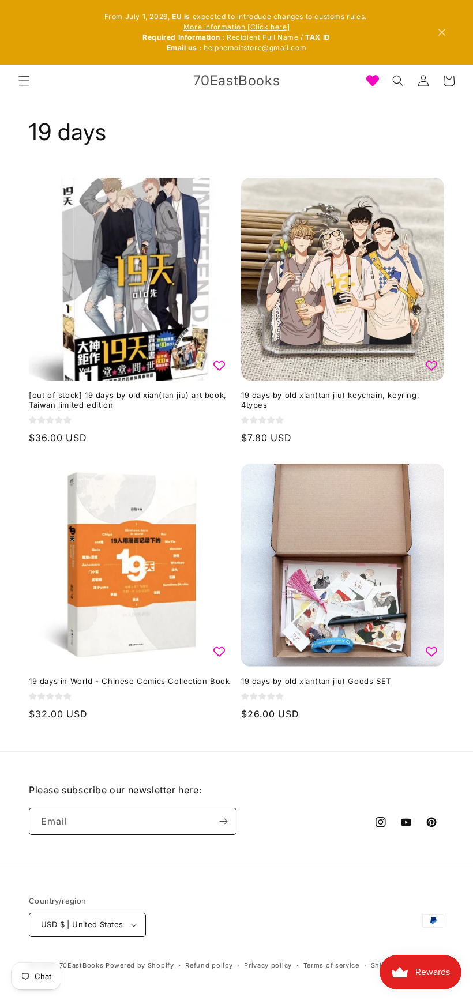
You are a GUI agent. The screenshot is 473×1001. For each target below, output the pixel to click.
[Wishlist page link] (372, 80)
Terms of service (331, 965)
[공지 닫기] (442, 32)
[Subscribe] (223, 821)
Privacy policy (268, 965)
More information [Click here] (236, 26)
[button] (24, 80)
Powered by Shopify (140, 965)
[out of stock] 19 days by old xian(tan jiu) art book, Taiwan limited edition (128, 399)
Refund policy (208, 965)
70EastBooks (81, 965)
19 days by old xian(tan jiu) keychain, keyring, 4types (330, 399)
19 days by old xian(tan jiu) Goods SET (316, 681)
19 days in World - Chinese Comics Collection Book (129, 681)
